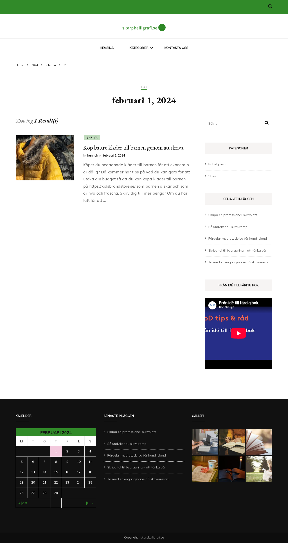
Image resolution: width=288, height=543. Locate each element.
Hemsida (107, 48)
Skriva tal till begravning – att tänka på (237, 250)
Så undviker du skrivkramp (228, 227)
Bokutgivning (217, 164)
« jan (22, 502)
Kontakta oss (176, 48)
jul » (90, 502)
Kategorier (139, 48)
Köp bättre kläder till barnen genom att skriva (133, 147)
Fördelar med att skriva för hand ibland (237, 238)
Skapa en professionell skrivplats (232, 215)
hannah (92, 155)
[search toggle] (270, 6)
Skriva (92, 137)
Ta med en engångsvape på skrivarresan (239, 262)
